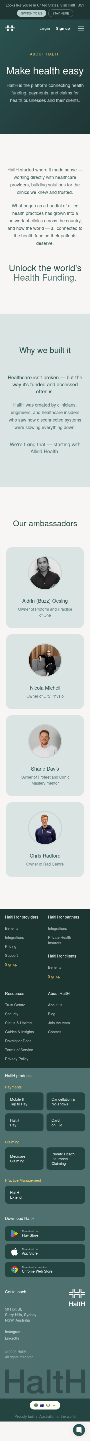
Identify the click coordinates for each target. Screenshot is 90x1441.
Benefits (11, 928)
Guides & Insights (19, 1031)
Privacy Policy (16, 1058)
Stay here (60, 13)
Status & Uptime (18, 1022)
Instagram (13, 1331)
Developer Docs (18, 1040)
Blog (51, 1013)
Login (45, 28)
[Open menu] (81, 28)
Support (11, 955)
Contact (54, 1031)
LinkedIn (12, 1338)
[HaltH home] (10, 28)
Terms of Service (19, 1049)
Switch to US (31, 13)
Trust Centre (15, 1004)
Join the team (59, 1022)
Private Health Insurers (59, 940)
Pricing (10, 946)
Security (11, 1013)
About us (55, 1004)
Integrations (14, 937)
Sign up (63, 28)
